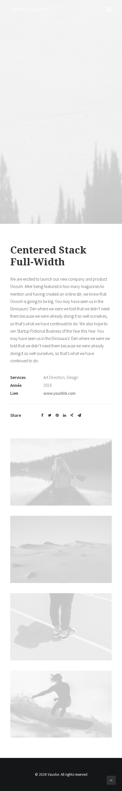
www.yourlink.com (59, 393)
